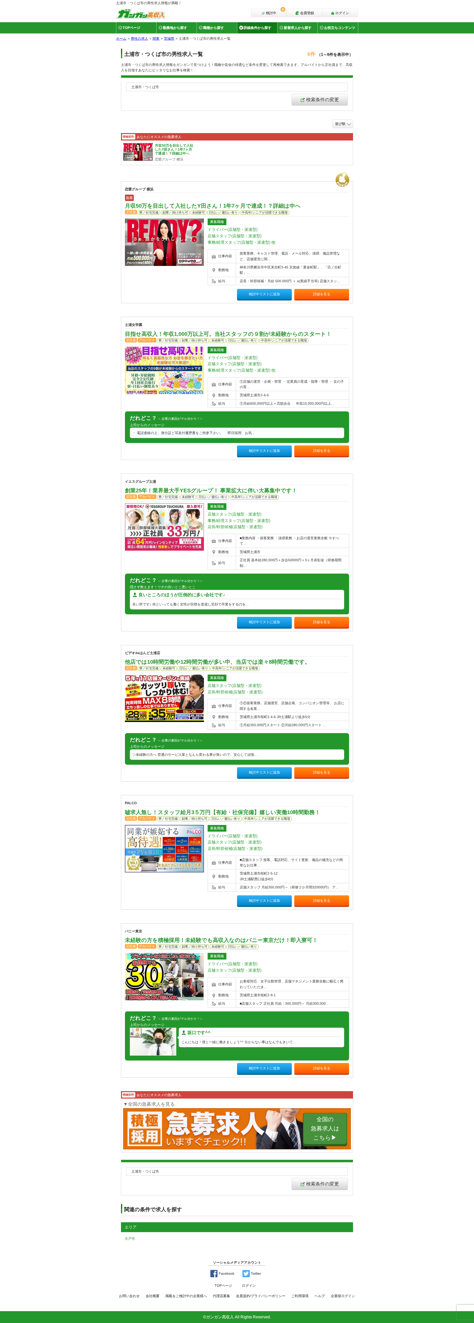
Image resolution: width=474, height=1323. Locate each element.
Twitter (255, 1273)
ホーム (121, 38)
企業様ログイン (343, 1296)
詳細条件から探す (257, 28)
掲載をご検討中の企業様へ (186, 1296)
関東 (156, 38)
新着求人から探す (298, 28)
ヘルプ (320, 1296)
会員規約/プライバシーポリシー (260, 1296)
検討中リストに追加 (264, 294)
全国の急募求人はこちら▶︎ (325, 1128)
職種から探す (213, 28)
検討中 (274, 12)
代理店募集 (221, 1296)
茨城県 (169, 38)
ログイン (341, 13)
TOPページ (131, 28)
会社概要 (152, 1296)
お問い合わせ (129, 1296)
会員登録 (306, 13)
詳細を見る (321, 294)
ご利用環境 (300, 1296)
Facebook (226, 1273)
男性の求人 (139, 38)
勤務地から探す (175, 28)
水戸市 (130, 1239)
